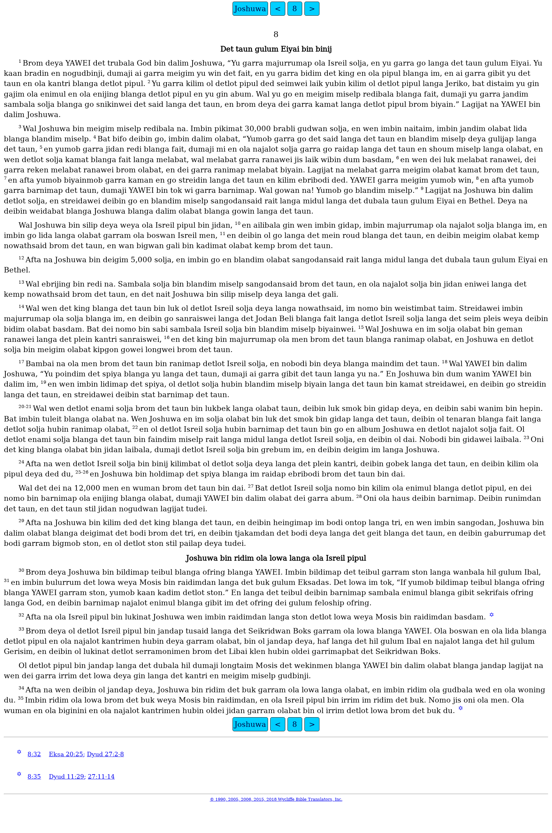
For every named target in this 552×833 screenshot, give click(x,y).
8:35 (34, 776)
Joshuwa (250, 8)
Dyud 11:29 (66, 776)
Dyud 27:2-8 (105, 754)
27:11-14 (101, 776)
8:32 (34, 754)
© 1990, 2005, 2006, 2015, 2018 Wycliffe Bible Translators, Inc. (276, 799)
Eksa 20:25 (66, 754)
